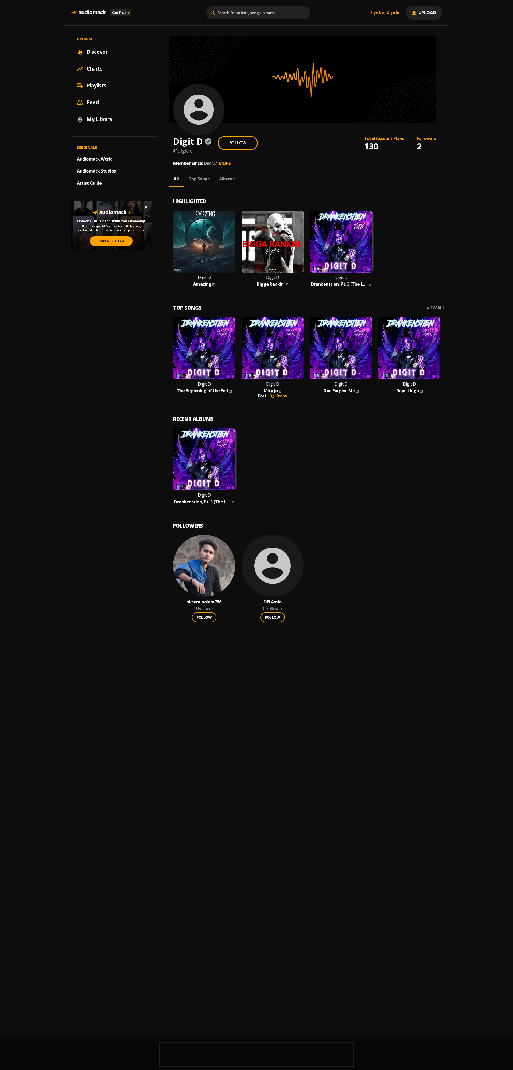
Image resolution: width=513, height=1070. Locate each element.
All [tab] (176, 179)
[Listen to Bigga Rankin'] (273, 242)
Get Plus (120, 12)
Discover (97, 51)
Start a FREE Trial (111, 241)
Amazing (202, 284)
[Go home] (88, 13)
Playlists (96, 85)
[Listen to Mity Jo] (273, 348)
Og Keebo (278, 395)
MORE (225, 163)
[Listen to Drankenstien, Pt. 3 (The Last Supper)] (341, 242)
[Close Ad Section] (146, 207)
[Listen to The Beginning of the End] (204, 348)
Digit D (204, 277)
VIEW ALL (436, 308)
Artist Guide (89, 183)
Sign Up (377, 13)
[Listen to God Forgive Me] (341, 348)
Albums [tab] (226, 179)
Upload (427, 12)
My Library (99, 119)
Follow (237, 143)
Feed (93, 102)
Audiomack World (95, 159)
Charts (94, 68)
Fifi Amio (272, 602)
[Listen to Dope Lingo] (409, 348)
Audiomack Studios (96, 171)
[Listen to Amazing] (204, 242)
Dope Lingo (407, 391)
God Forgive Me (339, 391)
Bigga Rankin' (271, 284)
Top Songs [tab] (199, 179)
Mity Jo (271, 391)
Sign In (393, 13)
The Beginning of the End (202, 391)
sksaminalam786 (204, 602)
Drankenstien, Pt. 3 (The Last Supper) (339, 284)
